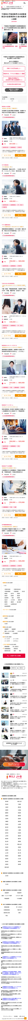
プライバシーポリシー (7, 1016)
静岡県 (19, 815)
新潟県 (6, 838)
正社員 (13, 173)
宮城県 (19, 812)
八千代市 (13, 599)
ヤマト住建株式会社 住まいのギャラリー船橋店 (12, 226)
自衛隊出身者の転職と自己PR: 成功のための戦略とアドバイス (11, 980)
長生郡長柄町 (7, 606)
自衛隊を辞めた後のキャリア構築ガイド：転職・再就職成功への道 (11, 950)
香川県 (19, 852)
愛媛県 (19, 855)
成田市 (6, 595)
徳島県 (6, 855)
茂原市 (18, 593)
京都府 (6, 815)
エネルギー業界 (21, 631)
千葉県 (19, 804)
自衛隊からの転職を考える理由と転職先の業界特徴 (11, 964)
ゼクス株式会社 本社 (7, 166)
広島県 (6, 818)
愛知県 (19, 807)
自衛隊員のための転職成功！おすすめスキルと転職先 (11, 961)
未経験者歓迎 (13, 147)
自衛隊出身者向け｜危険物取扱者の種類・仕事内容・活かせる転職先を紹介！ (11, 991)
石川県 (6, 844)
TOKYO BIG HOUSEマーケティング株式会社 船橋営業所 (13, 286)
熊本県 (6, 861)
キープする (8, 155)
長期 (15, 507)
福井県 (19, 838)
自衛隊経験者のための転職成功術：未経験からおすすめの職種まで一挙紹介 (11, 938)
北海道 (19, 810)
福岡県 (6, 812)
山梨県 (19, 824)
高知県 (6, 858)
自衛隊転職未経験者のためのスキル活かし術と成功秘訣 (11, 953)
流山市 (6, 599)
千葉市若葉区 (7, 591)
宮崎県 (19, 861)
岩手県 (6, 832)
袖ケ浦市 (19, 601)
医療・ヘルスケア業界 (9, 631)
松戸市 (12, 593)
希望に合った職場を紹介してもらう (14, 90)
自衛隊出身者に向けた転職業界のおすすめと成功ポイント (11, 932)
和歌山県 (19, 844)
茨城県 (6, 824)
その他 (6, 623)
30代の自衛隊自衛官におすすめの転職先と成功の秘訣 (11, 1006)
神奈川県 (19, 801)
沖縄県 (6, 821)
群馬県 (19, 827)
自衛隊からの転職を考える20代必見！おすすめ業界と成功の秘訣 (11, 1003)
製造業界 (14, 629)
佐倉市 (12, 595)
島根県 (6, 850)
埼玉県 (6, 804)
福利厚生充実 (5, 147)
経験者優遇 (16, 387)
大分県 (19, 858)
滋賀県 (19, 818)
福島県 (19, 835)
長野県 (19, 841)
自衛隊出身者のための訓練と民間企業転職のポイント (11, 946)
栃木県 (6, 827)
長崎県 (19, 864)
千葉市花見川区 (17, 589)
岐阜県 (6, 830)
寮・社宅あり (20, 204)
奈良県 (6, 847)
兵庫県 (6, 810)
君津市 (6, 601)
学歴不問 (19, 147)
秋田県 (19, 832)
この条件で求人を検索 (15, 655)
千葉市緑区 (16, 591)
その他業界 (15, 633)
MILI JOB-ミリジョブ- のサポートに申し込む (14, 764)
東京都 (6, 801)
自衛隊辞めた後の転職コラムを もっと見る (14, 744)
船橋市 (6, 593)
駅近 (11, 387)
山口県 (6, 852)
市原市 (18, 597)
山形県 (6, 835)
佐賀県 (6, 864)
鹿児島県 (7, 867)
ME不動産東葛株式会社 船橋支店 (9, 526)
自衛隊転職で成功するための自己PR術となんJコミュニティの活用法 (11, 983)
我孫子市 (20, 599)
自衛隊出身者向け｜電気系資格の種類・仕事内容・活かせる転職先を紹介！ (11, 994)
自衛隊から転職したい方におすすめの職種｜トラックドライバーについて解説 (11, 1009)
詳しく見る (20, 155)
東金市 (18, 595)
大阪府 (6, 807)
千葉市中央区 (7, 589)
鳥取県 (19, 847)
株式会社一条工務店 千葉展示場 (9, 108)
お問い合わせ (22, 1016)
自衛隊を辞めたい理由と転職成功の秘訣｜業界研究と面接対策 (11, 968)
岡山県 (19, 850)
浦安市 (12, 601)
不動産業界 (6, 173)
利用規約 (16, 1016)
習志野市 (6, 597)
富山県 (6, 841)
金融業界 (6, 629)
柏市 (13, 597)
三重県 (19, 830)
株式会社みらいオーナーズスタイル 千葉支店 (11, 347)
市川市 (23, 591)
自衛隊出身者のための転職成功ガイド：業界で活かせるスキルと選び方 (11, 935)
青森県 (19, 821)
